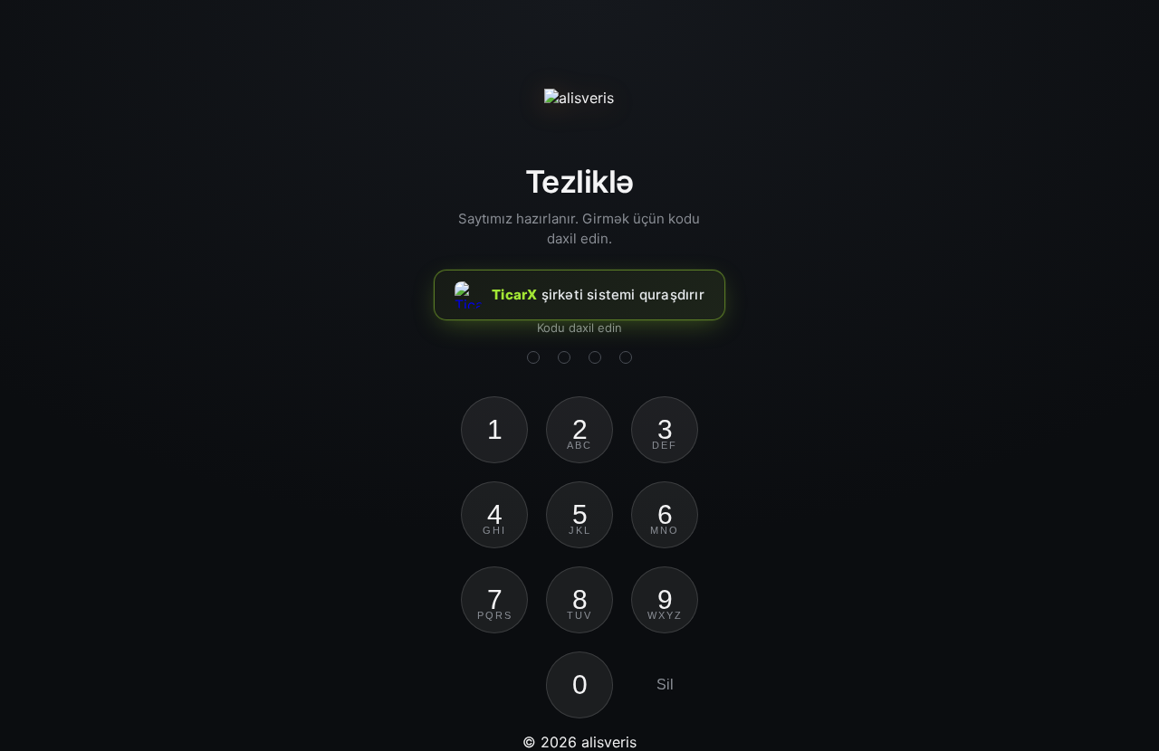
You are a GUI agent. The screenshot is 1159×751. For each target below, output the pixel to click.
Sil (665, 684)
